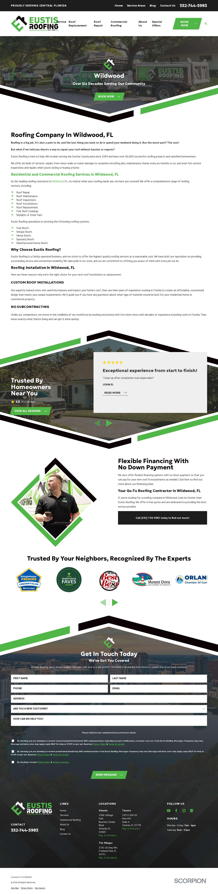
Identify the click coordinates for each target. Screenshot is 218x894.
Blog (153, 5)
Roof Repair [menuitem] (98, 23)
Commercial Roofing (70, 819)
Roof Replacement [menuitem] (78, 23)
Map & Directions (108, 835)
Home (119, 5)
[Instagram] (184, 810)
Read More (112, 392)
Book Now (185, 23)
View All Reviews (28, 411)
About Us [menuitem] (142, 23)
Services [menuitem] (61, 23)
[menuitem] (15, 888)
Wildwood (58, 181)
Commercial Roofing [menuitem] (119, 23)
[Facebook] (176, 810)
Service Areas (136, 5)
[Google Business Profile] (191, 810)
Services (64, 815)
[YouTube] (168, 810)
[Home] (34, 24)
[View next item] (109, 423)
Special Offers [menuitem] (157, 23)
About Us (64, 824)
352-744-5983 (193, 5)
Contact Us (167, 5)
